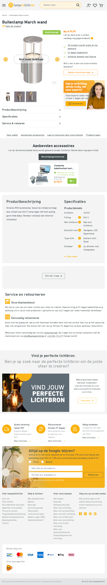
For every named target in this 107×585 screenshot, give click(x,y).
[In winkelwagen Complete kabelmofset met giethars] (71, 181)
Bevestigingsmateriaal (52, 157)
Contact (5, 523)
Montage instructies (62, 505)
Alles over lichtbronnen (63, 517)
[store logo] (21, 5)
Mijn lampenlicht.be (36, 499)
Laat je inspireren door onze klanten (65, 135)
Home (4, 15)
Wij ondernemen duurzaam (13, 505)
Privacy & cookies (9, 511)
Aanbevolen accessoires (32, 135)
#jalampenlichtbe (9, 520)
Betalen (31, 502)
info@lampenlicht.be (34, 336)
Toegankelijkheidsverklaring (13, 514)
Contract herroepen (36, 514)
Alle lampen (58, 499)
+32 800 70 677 (55, 336)
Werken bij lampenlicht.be (13, 517)
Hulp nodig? (12, 135)
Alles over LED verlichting (64, 514)
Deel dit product (13, 26)
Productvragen (93, 135)
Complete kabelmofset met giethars (63, 167)
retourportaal (50, 333)
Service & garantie (35, 508)
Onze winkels (7, 502)
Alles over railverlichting (64, 520)
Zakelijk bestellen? (36, 520)
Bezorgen (32, 505)
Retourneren (33, 511)
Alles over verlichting (62, 508)
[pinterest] (90, 513)
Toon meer (71, 257)
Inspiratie (57, 502)
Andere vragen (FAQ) (36, 517)
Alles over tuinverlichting (64, 511)
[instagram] (85, 513)
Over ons (6, 499)
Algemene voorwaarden (12, 508)
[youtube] (95, 513)
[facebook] (80, 513)
